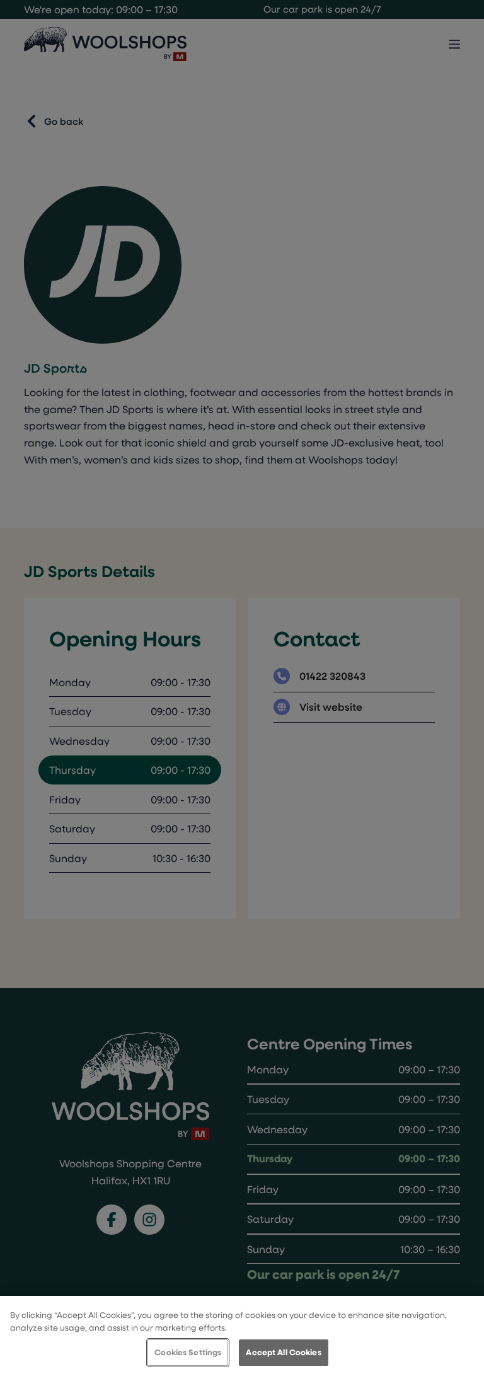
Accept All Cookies (283, 1352)
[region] (242, 1336)
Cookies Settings (187, 1352)
